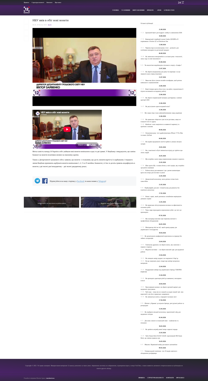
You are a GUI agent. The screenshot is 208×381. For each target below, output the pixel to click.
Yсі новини (125, 10)
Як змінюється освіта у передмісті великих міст (161, 297)
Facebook (80, 181)
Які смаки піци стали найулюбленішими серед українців (163, 113)
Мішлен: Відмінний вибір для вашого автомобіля (161, 344)
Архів (159, 10)
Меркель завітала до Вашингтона (111, 203)
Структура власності (38, 2)
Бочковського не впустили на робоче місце (52, 203)
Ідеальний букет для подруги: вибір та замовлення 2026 (163, 33)
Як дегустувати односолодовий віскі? (157, 106)
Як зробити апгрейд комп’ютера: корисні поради (161, 329)
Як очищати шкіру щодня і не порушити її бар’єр (161, 258)
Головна (115, 10)
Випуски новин (138, 10)
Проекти (150, 10)
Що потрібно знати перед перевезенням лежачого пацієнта (164, 159)
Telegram (102, 181)
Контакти (49, 2)
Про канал (58, 2)
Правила (26, 2)
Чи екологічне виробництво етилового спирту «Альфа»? (163, 65)
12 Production (169, 10)
